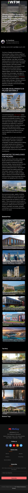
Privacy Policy (20, 456)
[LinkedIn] (21, 445)
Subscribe (20, 453)
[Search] (25, 2)
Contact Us (7, 456)
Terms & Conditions (7, 459)
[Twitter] (10, 445)
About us (7, 453)
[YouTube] (14, 445)
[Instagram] (17, 445)
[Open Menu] (2, 2)
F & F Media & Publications (20, 486)
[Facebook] (7, 445)
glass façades (17, 114)
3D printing (22, 76)
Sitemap (14, 488)
